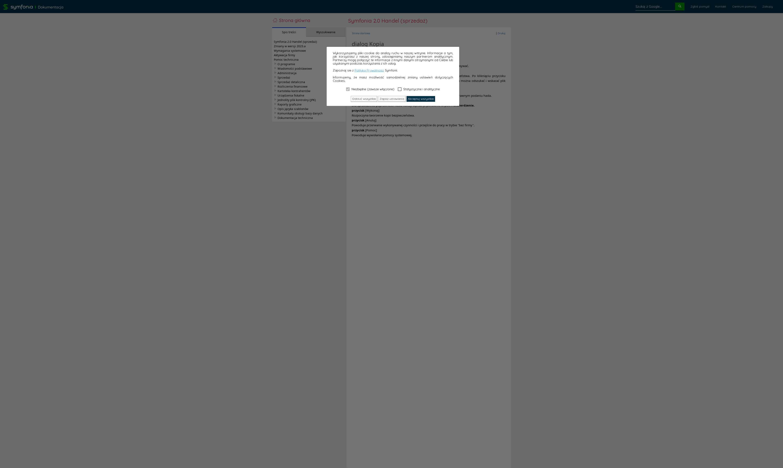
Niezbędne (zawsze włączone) (373, 89)
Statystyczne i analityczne (421, 89)
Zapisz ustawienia (392, 99)
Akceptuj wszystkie (421, 99)
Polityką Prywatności (369, 70)
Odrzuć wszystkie (364, 99)
